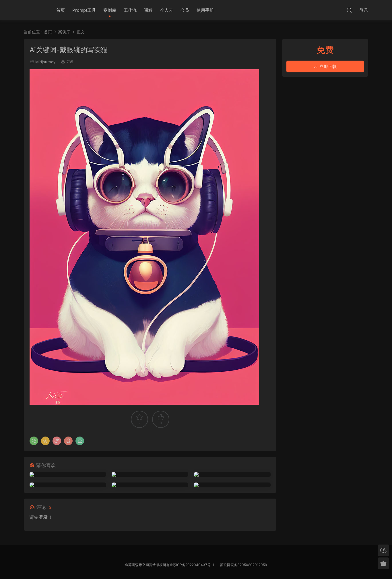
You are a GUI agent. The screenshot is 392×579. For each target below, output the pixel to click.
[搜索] (349, 10)
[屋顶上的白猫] (150, 474)
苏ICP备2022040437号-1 (193, 565)
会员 (185, 10)
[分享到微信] (34, 441)
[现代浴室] (150, 484)
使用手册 (205, 10)
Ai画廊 (34, 10)
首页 (60, 10)
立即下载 (327, 66)
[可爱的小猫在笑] (232, 474)
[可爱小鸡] (68, 474)
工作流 (130, 10)
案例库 (109, 10)
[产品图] (68, 484)
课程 (148, 10)
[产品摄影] (232, 484)
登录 (43, 517)
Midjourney (45, 61)
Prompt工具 (84, 10)
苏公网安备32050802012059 (243, 565)
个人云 (166, 10)
